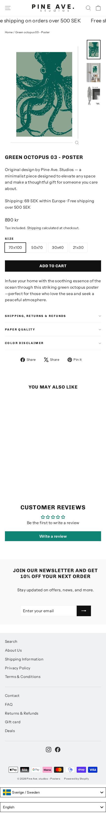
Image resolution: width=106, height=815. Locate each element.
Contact (12, 695)
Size (9, 238)
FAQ (9, 704)
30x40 (58, 247)
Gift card (13, 722)
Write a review (53, 536)
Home (9, 32)
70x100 (15, 247)
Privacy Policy (18, 668)
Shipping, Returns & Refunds (35, 316)
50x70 (37, 247)
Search (11, 641)
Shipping (34, 228)
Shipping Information (24, 659)
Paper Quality (20, 329)
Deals (10, 731)
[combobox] (53, 792)
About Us (13, 650)
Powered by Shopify (76, 778)
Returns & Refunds (21, 713)
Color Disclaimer (24, 343)
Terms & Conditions (22, 676)
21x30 (78, 247)
